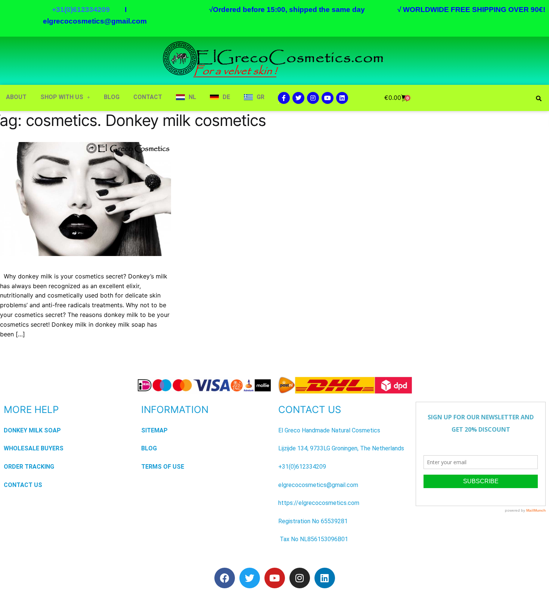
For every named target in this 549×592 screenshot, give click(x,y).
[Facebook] (224, 578)
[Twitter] (298, 98)
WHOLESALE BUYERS (33, 448)
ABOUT (16, 97)
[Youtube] (328, 98)
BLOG (112, 97)
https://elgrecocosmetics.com (318, 502)
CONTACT (147, 97)
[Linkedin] (342, 98)
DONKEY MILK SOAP (32, 430)
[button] (65, 97)
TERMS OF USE (162, 466)
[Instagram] (313, 98)
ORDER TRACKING (29, 466)
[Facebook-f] (284, 98)
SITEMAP (154, 430)
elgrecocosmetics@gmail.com (95, 21)
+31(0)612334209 (302, 466)
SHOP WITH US (61, 97)
